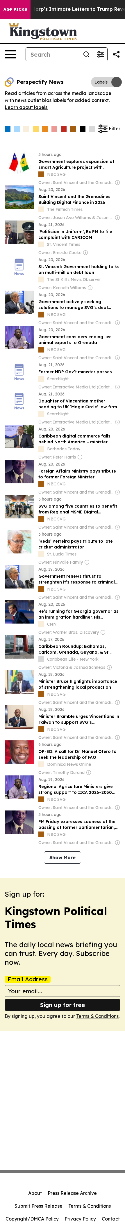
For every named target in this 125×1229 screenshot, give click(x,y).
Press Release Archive (72, 1193)
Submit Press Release (39, 1206)
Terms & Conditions (97, 1016)
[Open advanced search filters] (100, 54)
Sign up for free (62, 1004)
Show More (62, 857)
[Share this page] (116, 54)
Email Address (28, 979)
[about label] (41, 174)
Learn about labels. (26, 107)
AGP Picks (15, 9)
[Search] (86, 54)
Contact (111, 1219)
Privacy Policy (80, 1219)
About (35, 1193)
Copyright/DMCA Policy (32, 1219)
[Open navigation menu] (10, 54)
